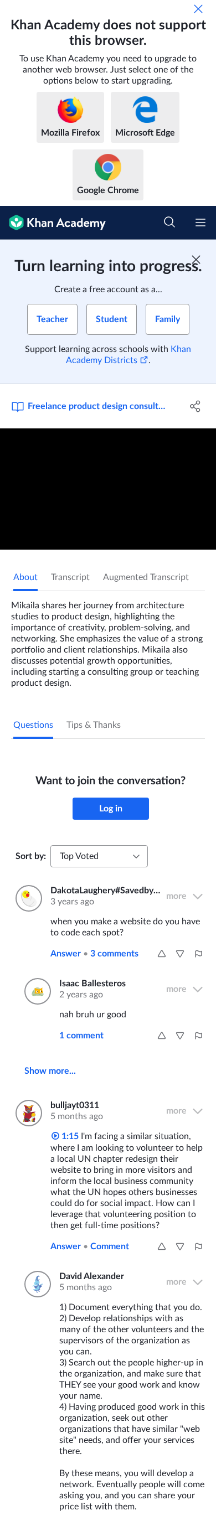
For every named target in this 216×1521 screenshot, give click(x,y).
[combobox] (99, 856)
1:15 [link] (69, 1136)
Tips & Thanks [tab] (93, 725)
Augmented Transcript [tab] (146, 577)
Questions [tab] (33, 725)
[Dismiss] (198, 9)
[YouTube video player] (108, 489)
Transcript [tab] (70, 577)
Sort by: (31, 856)
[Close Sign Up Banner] (196, 260)
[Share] (195, 406)
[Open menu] (200, 222)
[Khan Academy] (53, 222)
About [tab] (25, 577)
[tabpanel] (108, 640)
